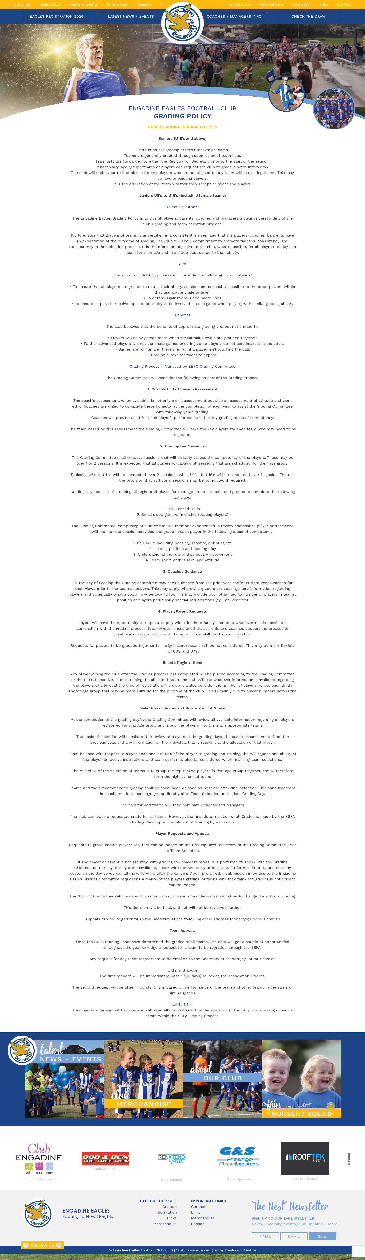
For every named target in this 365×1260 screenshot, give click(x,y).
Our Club (22, 4)
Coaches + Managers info (234, 16)
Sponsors (300, 4)
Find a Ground (237, 4)
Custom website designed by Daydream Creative (216, 1250)
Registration (50, 4)
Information (117, 4)
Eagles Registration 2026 (56, 16)
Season (144, 4)
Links (323, 4)
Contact (344, 4)
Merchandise (271, 4)
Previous (8, 1161)
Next (356, 1161)
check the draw (308, 16)
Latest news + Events (131, 16)
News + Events (84, 4)
